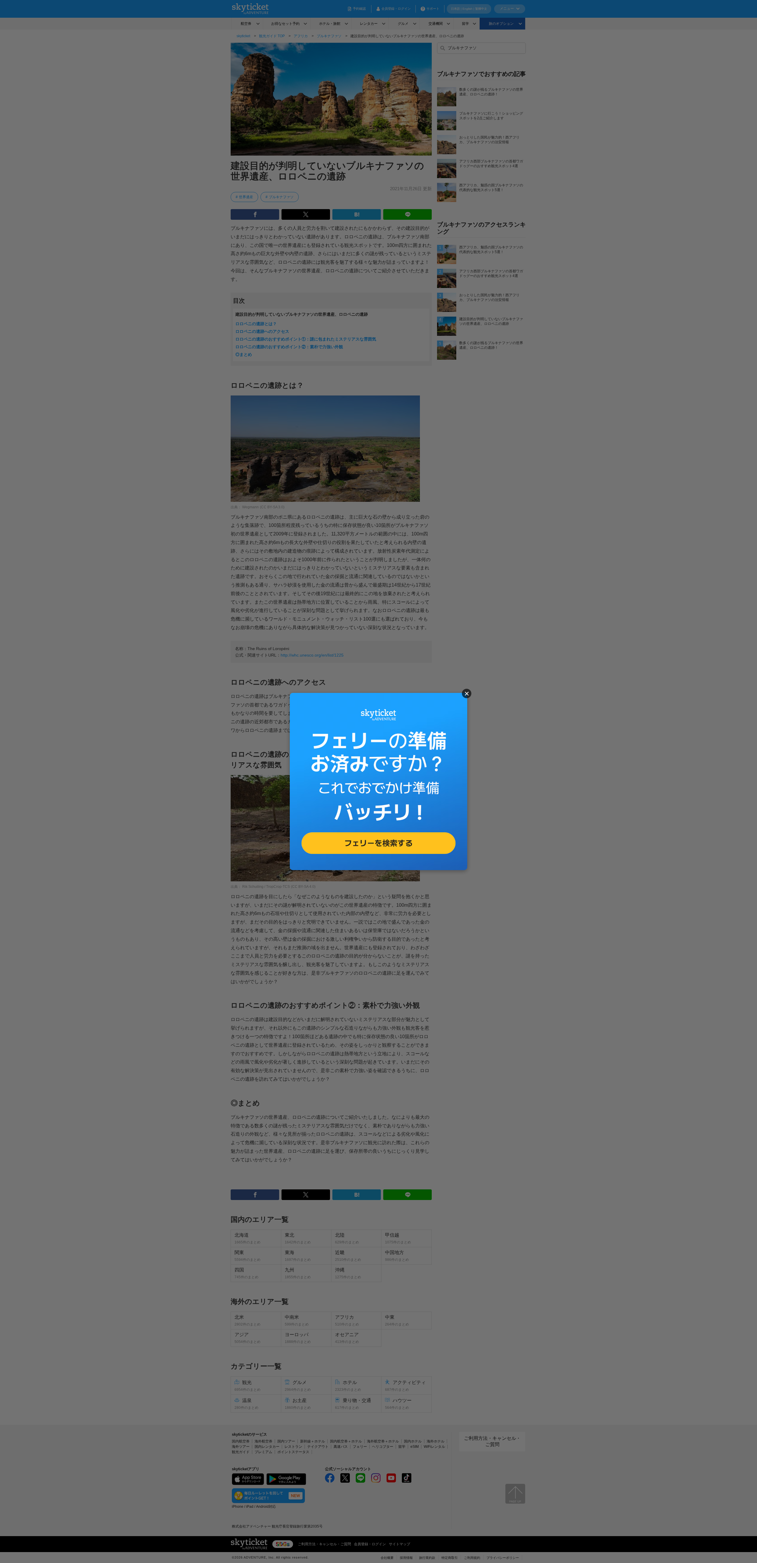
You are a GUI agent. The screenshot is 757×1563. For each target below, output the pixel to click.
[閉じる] (466, 693)
